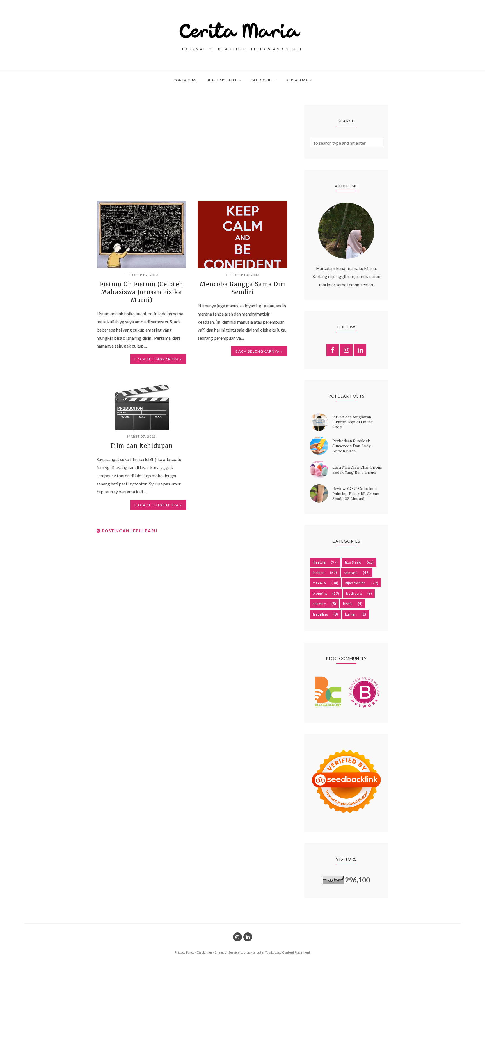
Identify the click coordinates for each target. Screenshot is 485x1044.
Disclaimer (204, 952)
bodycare (354, 593)
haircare (319, 604)
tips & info (353, 562)
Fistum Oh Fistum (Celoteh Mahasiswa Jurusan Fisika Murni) (141, 292)
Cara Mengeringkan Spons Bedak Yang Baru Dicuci (357, 470)
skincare (350, 572)
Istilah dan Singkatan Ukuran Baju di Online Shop (352, 422)
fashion (318, 572)
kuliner (350, 614)
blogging (320, 593)
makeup (319, 583)
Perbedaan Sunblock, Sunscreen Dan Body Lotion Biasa (351, 445)
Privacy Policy (185, 952)
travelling (320, 614)
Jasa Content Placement (292, 952)
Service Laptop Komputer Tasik (250, 952)
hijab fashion (355, 583)
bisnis (347, 604)
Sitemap (220, 952)
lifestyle (319, 562)
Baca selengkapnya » (158, 359)
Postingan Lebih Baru (129, 530)
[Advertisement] (192, 144)
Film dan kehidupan (141, 445)
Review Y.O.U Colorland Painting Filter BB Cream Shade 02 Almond (355, 493)
